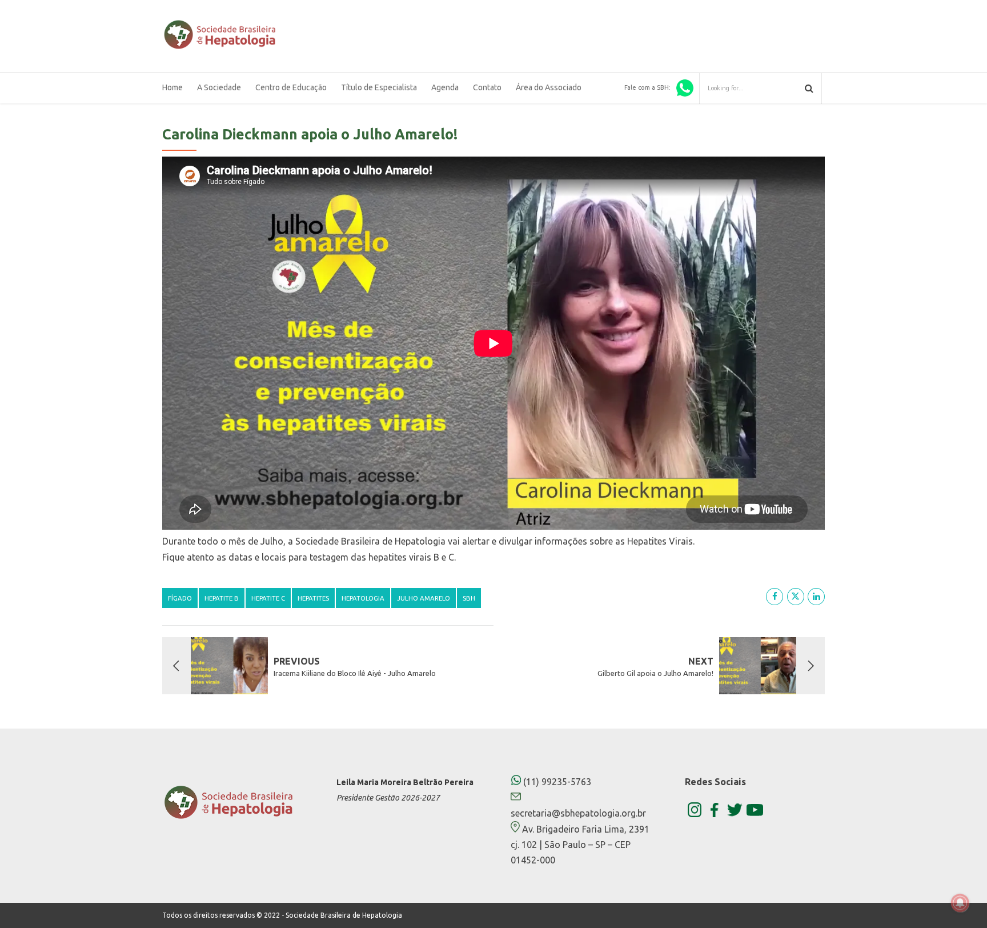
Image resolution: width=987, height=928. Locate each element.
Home (172, 87)
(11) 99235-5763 (556, 782)
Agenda (445, 87)
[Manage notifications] (960, 903)
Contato (487, 87)
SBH (469, 598)
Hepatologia (363, 598)
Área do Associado (548, 87)
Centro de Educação (291, 87)
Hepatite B (221, 598)
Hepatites (313, 598)
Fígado (180, 598)
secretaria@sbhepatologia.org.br (578, 813)
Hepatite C (268, 598)
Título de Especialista (379, 87)
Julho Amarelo (423, 598)
